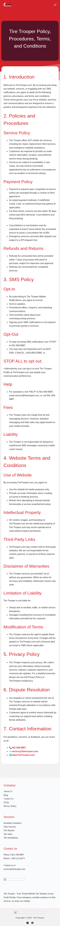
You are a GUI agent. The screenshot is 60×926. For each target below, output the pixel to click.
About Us (8, 791)
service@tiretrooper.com (25, 751)
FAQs (6, 802)
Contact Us (9, 799)
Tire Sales (8, 834)
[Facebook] (32, 923)
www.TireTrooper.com (23, 755)
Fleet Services (10, 827)
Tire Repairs (9, 830)
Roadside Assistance (13, 823)
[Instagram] (28, 923)
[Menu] (55, 5)
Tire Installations (11, 838)
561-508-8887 (19, 747)
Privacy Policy (10, 806)
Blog (6, 795)
